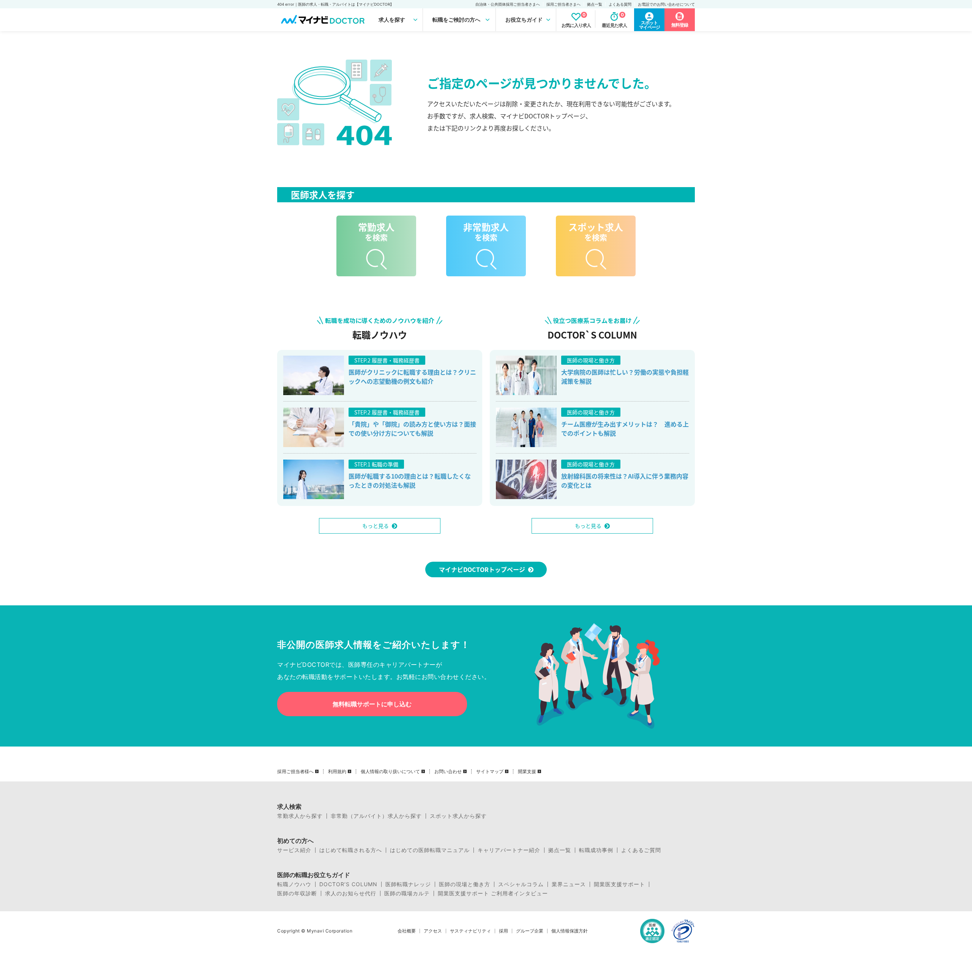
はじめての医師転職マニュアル (430, 850)
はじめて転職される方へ (350, 850)
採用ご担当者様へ (295, 771)
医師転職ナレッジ (408, 884)
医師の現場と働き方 (464, 884)
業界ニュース (569, 884)
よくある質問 (620, 4)
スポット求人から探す (458, 816)
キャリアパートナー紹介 (509, 850)
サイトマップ (489, 771)
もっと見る (375, 525)
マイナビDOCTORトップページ (482, 569)
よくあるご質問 (641, 850)
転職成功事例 (596, 850)
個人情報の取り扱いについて (390, 771)
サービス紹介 (294, 850)
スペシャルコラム (521, 884)
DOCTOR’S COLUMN (348, 884)
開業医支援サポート (619, 884)
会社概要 (407, 931)
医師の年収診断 (297, 893)
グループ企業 (529, 931)
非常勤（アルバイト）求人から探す (376, 816)
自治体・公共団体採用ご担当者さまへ (507, 4)
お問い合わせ (448, 771)
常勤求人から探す (300, 816)
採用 (503, 931)
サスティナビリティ (470, 931)
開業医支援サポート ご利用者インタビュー (493, 893)
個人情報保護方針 (569, 931)
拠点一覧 (594, 4)
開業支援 (527, 771)
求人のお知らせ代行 (350, 893)
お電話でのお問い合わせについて (666, 4)
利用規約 (337, 771)
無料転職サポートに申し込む (372, 704)
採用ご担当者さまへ (563, 4)
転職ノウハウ (294, 884)
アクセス (433, 931)
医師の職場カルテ (407, 893)
